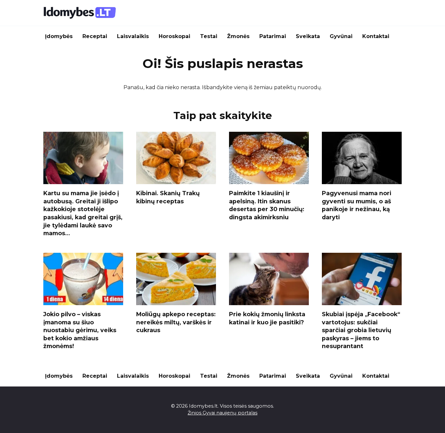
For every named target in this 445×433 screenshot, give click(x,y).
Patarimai (272, 36)
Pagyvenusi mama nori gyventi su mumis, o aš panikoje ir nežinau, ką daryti (356, 205)
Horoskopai (174, 36)
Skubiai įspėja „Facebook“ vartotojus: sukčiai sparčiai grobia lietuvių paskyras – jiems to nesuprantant (361, 330)
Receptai (94, 36)
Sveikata (308, 36)
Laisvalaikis (133, 36)
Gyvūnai (341, 36)
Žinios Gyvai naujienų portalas (222, 413)
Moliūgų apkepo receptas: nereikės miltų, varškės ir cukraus (176, 322)
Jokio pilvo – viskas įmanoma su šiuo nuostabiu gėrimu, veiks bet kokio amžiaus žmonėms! (79, 330)
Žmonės (238, 36)
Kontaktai (375, 36)
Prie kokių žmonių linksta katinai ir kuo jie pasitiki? (267, 318)
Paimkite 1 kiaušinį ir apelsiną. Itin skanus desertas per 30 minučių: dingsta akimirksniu (266, 205)
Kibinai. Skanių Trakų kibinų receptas (168, 197)
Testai (208, 36)
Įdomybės (59, 36)
